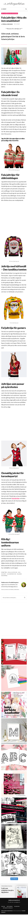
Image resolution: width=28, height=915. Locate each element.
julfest (4, 574)
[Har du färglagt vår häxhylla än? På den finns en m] (14, 837)
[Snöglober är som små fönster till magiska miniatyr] (14, 678)
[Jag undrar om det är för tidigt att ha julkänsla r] (14, 731)
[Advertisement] (14, 218)
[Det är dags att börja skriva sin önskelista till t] (14, 652)
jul (19, 572)
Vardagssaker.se (14, 900)
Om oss (3, 906)
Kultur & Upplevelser (12, 13)
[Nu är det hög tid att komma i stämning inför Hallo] (14, 810)
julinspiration (12, 574)
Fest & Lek (4, 13)
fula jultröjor (16, 498)
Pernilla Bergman (7, 24)
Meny (4, 9)
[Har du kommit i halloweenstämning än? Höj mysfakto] (14, 863)
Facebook (16, 906)
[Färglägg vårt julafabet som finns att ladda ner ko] (14, 757)
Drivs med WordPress (7, 910)
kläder (20, 574)
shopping (4, 575)
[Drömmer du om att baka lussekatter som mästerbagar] (14, 704)
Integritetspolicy (8, 908)
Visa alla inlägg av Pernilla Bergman (10, 589)
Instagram (9, 906)
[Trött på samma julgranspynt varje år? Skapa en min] (14, 784)
